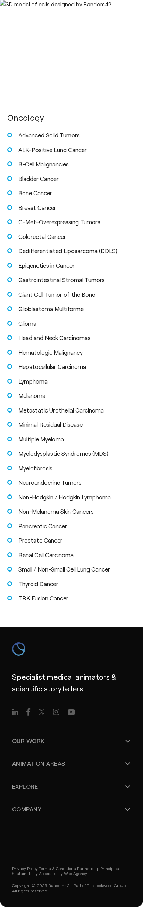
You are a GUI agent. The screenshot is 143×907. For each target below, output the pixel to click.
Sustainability (25, 873)
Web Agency (75, 873)
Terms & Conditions (57, 868)
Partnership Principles (98, 868)
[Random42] (46, 14)
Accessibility (51, 873)
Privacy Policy (25, 868)
